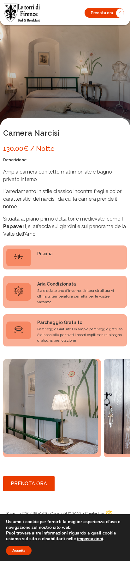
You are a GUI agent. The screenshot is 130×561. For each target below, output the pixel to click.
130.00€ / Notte (29, 148)
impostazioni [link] (90, 539)
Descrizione (15, 160)
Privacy (12, 513)
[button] (104, 13)
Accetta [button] (18, 550)
